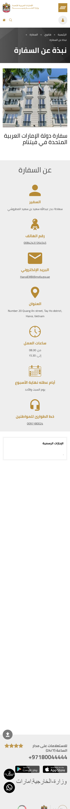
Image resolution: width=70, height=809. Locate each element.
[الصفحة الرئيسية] (4, 20)
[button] (9, 774)
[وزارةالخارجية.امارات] (41, 781)
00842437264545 (35, 242)
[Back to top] (8, 734)
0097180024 (35, 423)
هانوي (47, 34)
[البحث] (10, 20)
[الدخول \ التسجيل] (41, 20)
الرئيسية (62, 34)
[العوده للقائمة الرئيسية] (21, 11)
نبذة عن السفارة (58, 39)
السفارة (34, 34)
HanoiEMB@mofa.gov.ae (35, 276)
